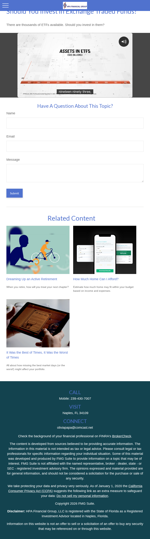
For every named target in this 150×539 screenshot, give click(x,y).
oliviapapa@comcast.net (75, 427)
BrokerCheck (121, 436)
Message (13, 159)
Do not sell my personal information (82, 496)
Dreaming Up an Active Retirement (31, 279)
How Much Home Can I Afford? (96, 279)
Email (10, 136)
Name (10, 113)
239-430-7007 (81, 398)
